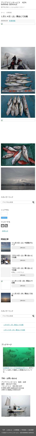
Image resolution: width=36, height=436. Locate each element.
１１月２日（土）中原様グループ (22, 244)
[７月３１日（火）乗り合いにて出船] (6, 272)
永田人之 (5, 231)
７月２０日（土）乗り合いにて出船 (22, 256)
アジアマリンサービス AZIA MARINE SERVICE (13, 3)
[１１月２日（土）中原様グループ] (6, 247)
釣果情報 (12, 21)
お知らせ (9, 430)
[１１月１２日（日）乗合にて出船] (6, 285)
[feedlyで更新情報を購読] (2, 225)
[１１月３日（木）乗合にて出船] (6, 297)
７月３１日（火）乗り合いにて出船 (22, 269)
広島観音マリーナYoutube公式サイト (16, 368)
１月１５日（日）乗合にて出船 (14, 330)
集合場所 (31, 430)
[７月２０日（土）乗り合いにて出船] (6, 259)
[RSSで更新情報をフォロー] (6, 225)
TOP (3, 430)
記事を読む (22, 247)
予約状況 (23, 430)
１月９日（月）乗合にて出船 (13, 325)
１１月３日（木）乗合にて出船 (22, 294)
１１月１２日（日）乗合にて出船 (22, 282)
